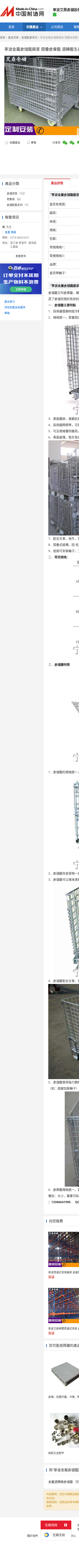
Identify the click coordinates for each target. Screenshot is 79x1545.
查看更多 (21, 256)
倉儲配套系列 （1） (18, 205)
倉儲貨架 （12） (16, 193)
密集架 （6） (14, 199)
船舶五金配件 (56, 1453)
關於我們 (32, 1536)
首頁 (2, 37)
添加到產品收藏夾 (14, 307)
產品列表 (13, 37)
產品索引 (9, 302)
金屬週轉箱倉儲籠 (60, 1482)
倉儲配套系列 (29, 37)
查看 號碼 (10, 232)
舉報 (33, 142)
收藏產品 (14, 142)
